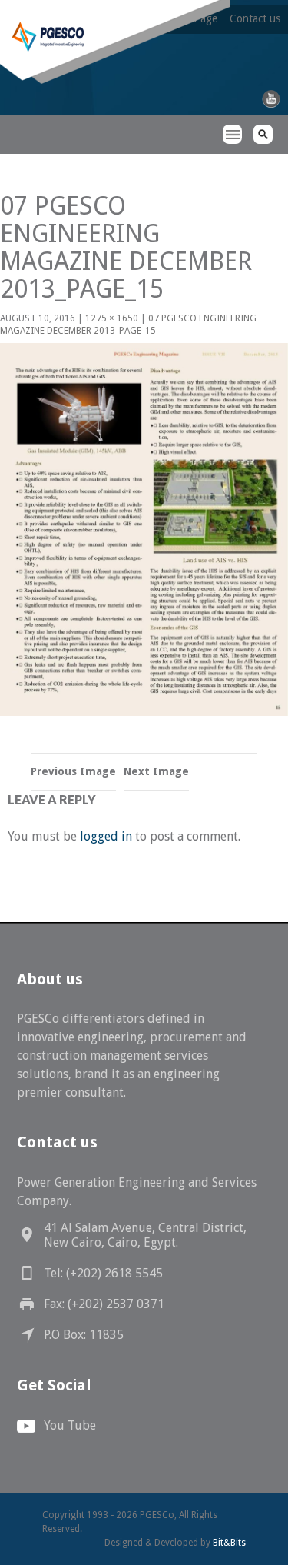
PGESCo (27, 162)
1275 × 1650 (111, 318)
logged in (106, 836)
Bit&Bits (229, 1542)
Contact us (255, 18)
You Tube (70, 1425)
